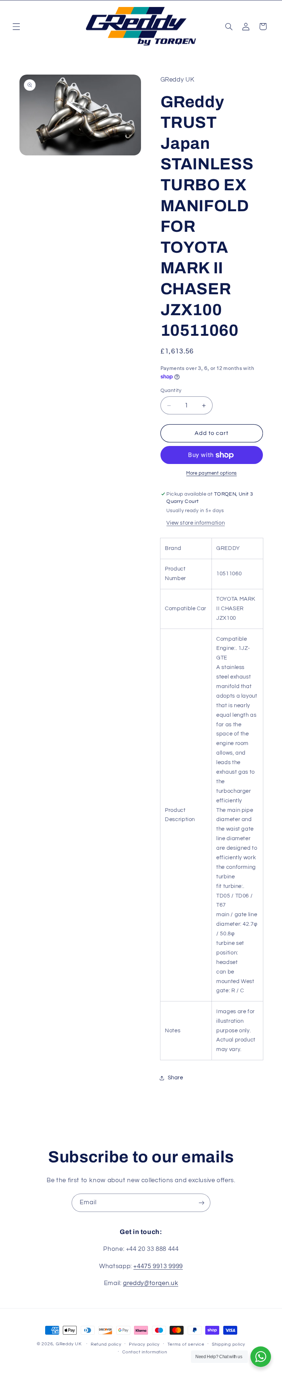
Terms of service (186, 1344)
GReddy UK (69, 1344)
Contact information (144, 1352)
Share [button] (175, 1077)
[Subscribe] (201, 1203)
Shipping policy (228, 1344)
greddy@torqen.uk (150, 1283)
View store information (195, 523)
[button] (16, 26)
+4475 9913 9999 (157, 1266)
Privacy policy (144, 1344)
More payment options (211, 473)
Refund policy (106, 1344)
